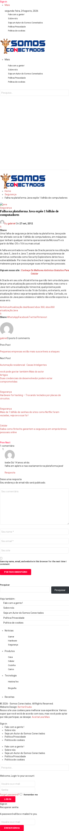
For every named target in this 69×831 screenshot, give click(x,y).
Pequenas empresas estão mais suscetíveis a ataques (30, 351)
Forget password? (9, 794)
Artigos (4, 375)
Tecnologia (11, 675)
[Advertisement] (34, 135)
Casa (10, 657)
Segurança (6, 207)
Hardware (12, 640)
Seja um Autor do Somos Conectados (25, 22)
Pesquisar (5, 585)
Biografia (12, 688)
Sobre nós (13, 18)
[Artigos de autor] (6, 335)
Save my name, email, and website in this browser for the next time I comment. (33, 562)
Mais (7, 5)
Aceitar (36, 717)
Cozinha (11, 665)
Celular (3, 425)
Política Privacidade (16, 26)
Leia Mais (45, 717)
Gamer (11, 636)
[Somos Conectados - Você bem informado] (23, 52)
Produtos (10, 651)
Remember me (31, 795)
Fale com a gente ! (16, 14)
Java (15, 310)
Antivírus (5, 307)
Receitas (9, 697)
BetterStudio (25, 707)
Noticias (9, 630)
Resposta (10, 472)
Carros (11, 669)
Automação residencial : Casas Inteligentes (23, 365)
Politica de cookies (16, 30)
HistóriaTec (13, 681)
